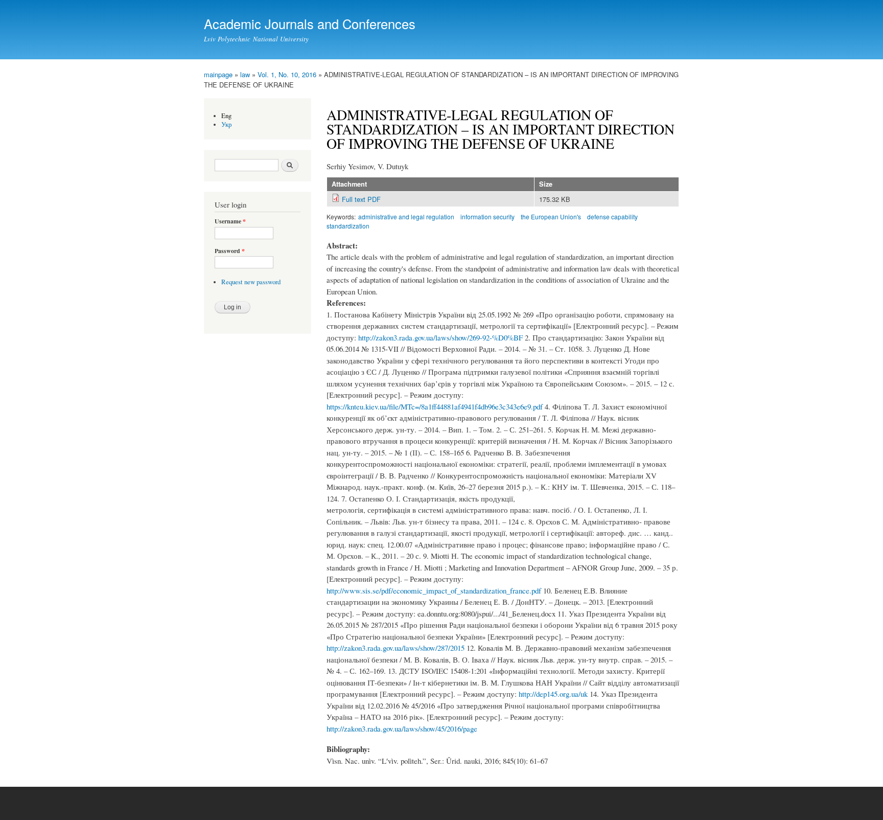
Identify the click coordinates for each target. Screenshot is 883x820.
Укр (226, 124)
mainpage (218, 74)
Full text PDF (361, 199)
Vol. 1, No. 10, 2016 (287, 74)
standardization (348, 225)
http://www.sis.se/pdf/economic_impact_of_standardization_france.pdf (434, 590)
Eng (226, 115)
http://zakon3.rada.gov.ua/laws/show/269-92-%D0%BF (440, 337)
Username (230, 221)
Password (230, 251)
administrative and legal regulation (406, 216)
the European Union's (551, 216)
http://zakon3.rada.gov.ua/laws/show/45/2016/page (402, 728)
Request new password (251, 282)
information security (487, 216)
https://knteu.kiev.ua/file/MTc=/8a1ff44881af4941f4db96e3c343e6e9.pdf (435, 406)
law (245, 74)
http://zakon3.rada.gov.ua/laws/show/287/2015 (395, 648)
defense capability (612, 216)
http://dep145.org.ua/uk (553, 694)
